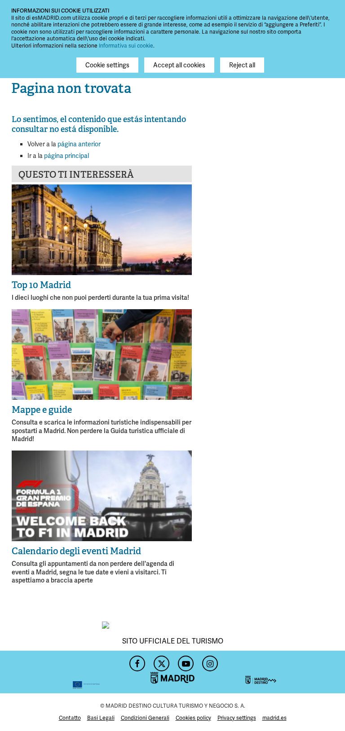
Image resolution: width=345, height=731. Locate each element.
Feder (55, 672)
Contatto (70, 718)
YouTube (184, 661)
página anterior (79, 144)
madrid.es (274, 718)
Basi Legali (101, 718)
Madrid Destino (289, 672)
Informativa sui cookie (126, 45)
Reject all (242, 65)
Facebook (136, 661)
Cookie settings (107, 65)
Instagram (209, 661)
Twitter (160, 661)
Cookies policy (193, 718)
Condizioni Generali (145, 718)
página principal (66, 156)
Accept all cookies (179, 65)
